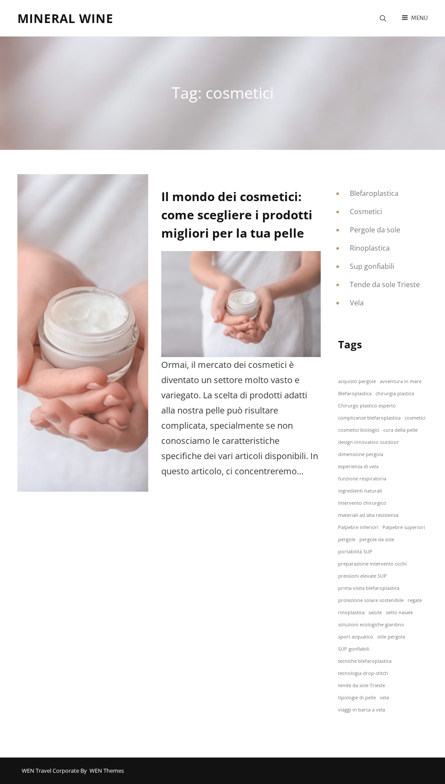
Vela (357, 303)
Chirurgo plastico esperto (367, 406)
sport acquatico (355, 637)
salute (375, 612)
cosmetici (415, 418)
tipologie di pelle (357, 698)
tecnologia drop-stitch (363, 673)
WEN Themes (107, 770)
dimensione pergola (360, 454)
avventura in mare (401, 381)
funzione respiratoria (362, 479)
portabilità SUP (355, 552)
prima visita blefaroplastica (368, 588)
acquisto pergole (357, 381)
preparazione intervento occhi (372, 564)
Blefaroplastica (374, 193)
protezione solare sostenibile (371, 600)
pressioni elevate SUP (362, 576)
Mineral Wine (65, 18)
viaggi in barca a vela (361, 710)
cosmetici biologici (358, 430)
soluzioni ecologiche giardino (371, 625)
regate (415, 600)
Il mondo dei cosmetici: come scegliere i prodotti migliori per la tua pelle (236, 214)
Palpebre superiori (403, 527)
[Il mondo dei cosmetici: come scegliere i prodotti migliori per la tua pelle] (82, 333)
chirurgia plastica (394, 393)
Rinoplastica (370, 248)
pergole (346, 539)
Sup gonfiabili (372, 266)
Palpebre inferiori (358, 527)
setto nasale (399, 612)
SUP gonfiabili (353, 649)
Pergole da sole (375, 230)
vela (384, 698)
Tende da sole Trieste (385, 284)
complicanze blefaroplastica (369, 418)
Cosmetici (366, 211)
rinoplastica (351, 612)
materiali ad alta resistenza (368, 515)
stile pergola (391, 637)
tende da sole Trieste (361, 685)
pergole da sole (376, 539)
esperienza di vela (358, 466)
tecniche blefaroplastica (365, 661)
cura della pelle (400, 430)
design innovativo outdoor (368, 442)
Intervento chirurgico (362, 503)
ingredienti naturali (360, 491)
